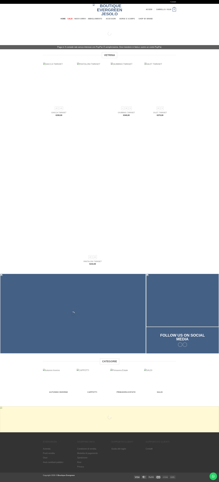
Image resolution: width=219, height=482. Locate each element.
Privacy (80, 467)
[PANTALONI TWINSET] (92, 157)
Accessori (111, 19)
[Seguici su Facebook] (44, 2)
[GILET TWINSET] (160, 83)
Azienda (46, 449)
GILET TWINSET (160, 113)
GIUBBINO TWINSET (126, 113)
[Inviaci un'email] (49, 2)
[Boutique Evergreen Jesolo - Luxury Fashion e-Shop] (109, 9)
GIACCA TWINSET (58, 113)
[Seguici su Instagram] (46, 2)
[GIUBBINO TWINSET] (126, 83)
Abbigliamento (95, 19)
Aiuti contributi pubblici (53, 462)
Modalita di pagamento (87, 453)
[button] (149, 9)
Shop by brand (146, 19)
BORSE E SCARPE (127, 19)
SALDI (69, 19)
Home (63, 19)
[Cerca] (157, 18)
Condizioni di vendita (86, 449)
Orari (45, 458)
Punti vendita (49, 453)
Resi (79, 462)
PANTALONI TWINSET (93, 261)
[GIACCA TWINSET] (59, 83)
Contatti (173, 2)
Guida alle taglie (118, 449)
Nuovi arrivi (80, 19)
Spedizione (82, 458)
